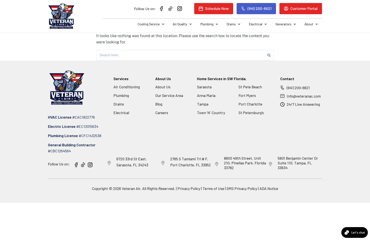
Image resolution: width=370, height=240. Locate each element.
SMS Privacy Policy (242, 188)
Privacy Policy (189, 188)
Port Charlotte (250, 104)
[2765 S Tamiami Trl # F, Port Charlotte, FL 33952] (163, 163)
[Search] (269, 55)
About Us (162, 86)
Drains (231, 24)
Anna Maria (206, 95)
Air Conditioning (126, 86)
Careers (161, 112)
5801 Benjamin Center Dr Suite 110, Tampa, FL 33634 (298, 163)
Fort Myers (247, 95)
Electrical (255, 24)
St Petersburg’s (251, 112)
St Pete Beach (250, 86)
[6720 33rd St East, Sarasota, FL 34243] (109, 163)
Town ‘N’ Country (211, 112)
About (308, 24)
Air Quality (180, 24)
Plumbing (206, 24)
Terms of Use (214, 188)
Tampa (202, 104)
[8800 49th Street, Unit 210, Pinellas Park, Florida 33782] (217, 164)
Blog (158, 104)
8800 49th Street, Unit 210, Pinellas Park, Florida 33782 (245, 163)
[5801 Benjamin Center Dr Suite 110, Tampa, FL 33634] (270, 164)
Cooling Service (149, 24)
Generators (283, 24)
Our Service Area (169, 95)
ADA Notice (269, 188)
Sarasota (204, 86)
